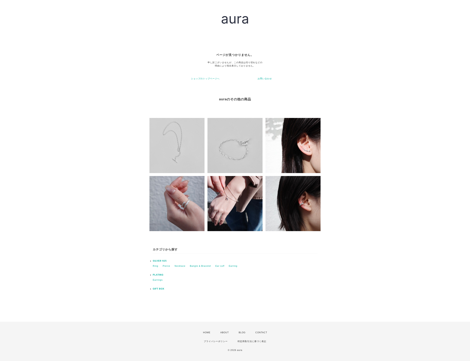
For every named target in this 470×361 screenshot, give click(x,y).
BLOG (242, 332)
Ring (155, 266)
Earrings (158, 280)
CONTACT (261, 332)
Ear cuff (219, 266)
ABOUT (224, 332)
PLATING (158, 275)
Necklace (180, 266)
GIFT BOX (158, 289)
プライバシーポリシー (216, 341)
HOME (206, 332)
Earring (233, 266)
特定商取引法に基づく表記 (252, 341)
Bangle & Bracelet (200, 266)
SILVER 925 (160, 261)
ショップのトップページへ (205, 78)
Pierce (166, 266)
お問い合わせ (265, 78)
